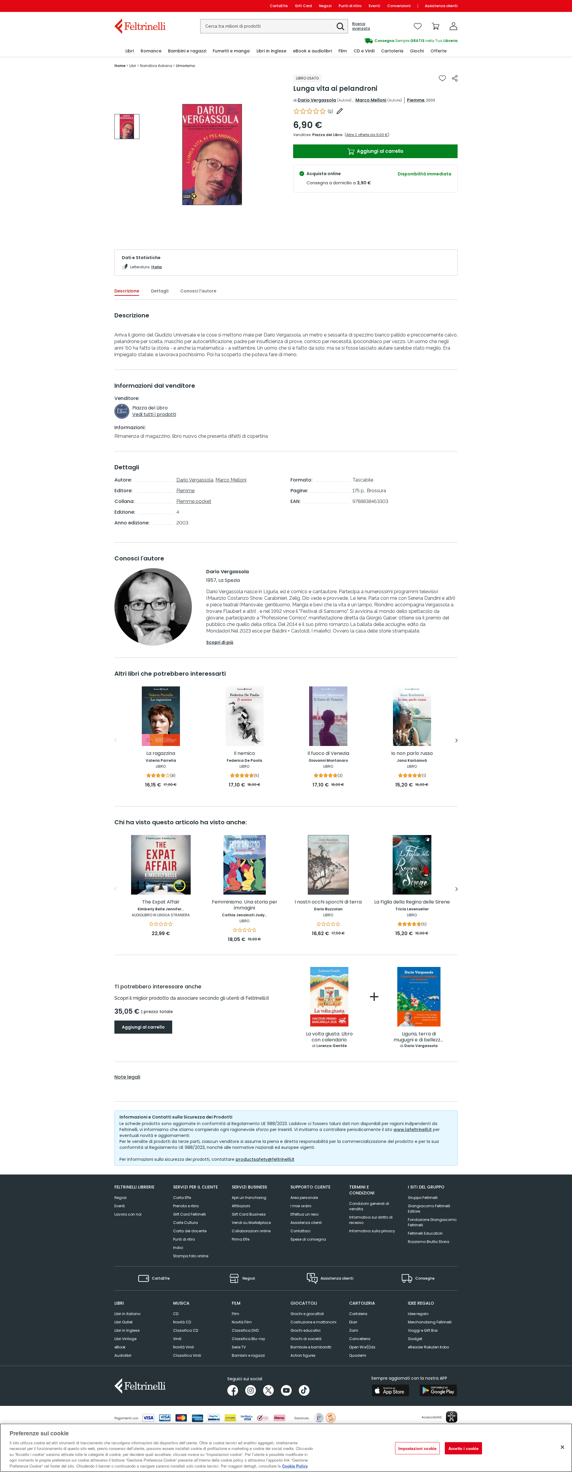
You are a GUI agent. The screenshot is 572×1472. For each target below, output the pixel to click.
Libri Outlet (123, 1322)
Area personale (304, 1197)
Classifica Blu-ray (248, 1338)
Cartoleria (358, 1313)
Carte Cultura (185, 1222)
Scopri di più (219, 642)
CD (175, 1313)
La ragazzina (160, 753)
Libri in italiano (127, 1313)
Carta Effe (182, 1197)
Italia (156, 267)
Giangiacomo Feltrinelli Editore (429, 1208)
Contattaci (300, 1230)
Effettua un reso (304, 1214)
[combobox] (274, 26)
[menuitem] (129, 51)
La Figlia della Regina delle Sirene (412, 902)
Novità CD (182, 1322)
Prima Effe (240, 1239)
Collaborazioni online (251, 1230)
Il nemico (244, 753)
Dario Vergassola (317, 100)
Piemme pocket (193, 501)
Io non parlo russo (412, 753)
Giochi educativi (305, 1330)
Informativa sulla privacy (372, 1230)
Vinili (177, 1338)
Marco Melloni (370, 100)
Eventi (374, 5)
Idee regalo (418, 1313)
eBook (119, 1347)
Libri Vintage (125, 1338)
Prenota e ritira (186, 1205)
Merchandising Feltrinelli (430, 1322)
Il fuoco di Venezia (328, 753)
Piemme (416, 100)
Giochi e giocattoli (307, 1313)
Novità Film (242, 1322)
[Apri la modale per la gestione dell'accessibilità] (452, 1417)
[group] (372, 41)
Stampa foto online (190, 1255)
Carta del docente (189, 1230)
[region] (286, 1447)
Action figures (302, 1355)
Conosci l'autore (198, 291)
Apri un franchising (249, 1197)
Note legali (127, 1077)
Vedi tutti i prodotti (154, 414)
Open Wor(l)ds (362, 1347)
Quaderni (357, 1355)
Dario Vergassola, (195, 480)
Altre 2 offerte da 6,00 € (367, 134)
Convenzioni (399, 5)
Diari (353, 1322)
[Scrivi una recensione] (339, 111)
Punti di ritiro (350, 5)
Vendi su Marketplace (251, 1222)
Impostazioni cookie (417, 1448)
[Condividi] (455, 78)
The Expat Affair (161, 902)
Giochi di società (305, 1338)
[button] (340, 26)
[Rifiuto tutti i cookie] (562, 1447)
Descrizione (126, 291)
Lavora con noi (128, 1214)
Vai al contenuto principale (139, 6)
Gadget (415, 1338)
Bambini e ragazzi (248, 1355)
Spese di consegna (308, 1239)
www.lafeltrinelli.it (413, 1130)
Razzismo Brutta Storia (428, 1241)
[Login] (453, 26)
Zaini (353, 1330)
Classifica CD (185, 1330)
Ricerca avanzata (361, 26)
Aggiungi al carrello (379, 151)
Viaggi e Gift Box (423, 1330)
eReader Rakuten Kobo (428, 1347)
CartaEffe (279, 5)
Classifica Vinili (187, 1355)
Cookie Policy (295, 1466)
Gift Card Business (249, 1214)
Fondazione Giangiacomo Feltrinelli (432, 1222)
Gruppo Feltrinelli (423, 1197)
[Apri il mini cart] (435, 26)
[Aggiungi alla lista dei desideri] (442, 78)
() (330, 111)
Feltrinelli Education (425, 1233)
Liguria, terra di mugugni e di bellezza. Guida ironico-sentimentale (419, 1037)
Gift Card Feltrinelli (189, 1214)
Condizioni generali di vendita (369, 1206)
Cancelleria (359, 1338)
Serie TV (239, 1347)
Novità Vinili (183, 1347)
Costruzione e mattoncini (313, 1322)
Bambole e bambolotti (310, 1347)
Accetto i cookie (463, 1448)
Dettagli (159, 291)
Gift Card (303, 5)
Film (235, 1313)
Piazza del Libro (327, 134)
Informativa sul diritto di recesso (371, 1220)
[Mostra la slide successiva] (457, 740)
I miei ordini (300, 1205)
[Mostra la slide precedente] (115, 740)
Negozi (325, 5)
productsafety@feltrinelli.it (265, 1159)
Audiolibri (122, 1355)
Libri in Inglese (126, 1330)
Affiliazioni (241, 1205)
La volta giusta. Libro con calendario (329, 1037)
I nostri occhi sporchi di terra (328, 902)
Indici (178, 1247)
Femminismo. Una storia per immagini (244, 905)
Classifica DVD (245, 1330)
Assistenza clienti (441, 5)
